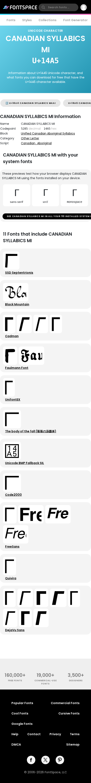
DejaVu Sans (15, 630)
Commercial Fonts (65, 703)
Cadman (12, 336)
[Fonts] (20, 7)
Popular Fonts (22, 703)
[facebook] (31, 760)
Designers (76, 680)
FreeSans (12, 546)
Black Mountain (17, 304)
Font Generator (75, 20)
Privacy (55, 734)
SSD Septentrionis (19, 273)
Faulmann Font (16, 368)
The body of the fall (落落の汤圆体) (30, 431)
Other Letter (30, 138)
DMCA (16, 744)
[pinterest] (60, 760)
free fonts (15, 680)
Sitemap (73, 744)
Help (14, 734)
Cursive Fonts (69, 713)
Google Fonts (22, 724)
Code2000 (13, 495)
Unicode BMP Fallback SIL (24, 463)
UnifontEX (12, 399)
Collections (48, 20)
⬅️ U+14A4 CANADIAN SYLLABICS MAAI (30, 103)
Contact (34, 734)
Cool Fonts (19, 713)
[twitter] (45, 760)
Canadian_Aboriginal (36, 143)
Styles (27, 20)
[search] (58, 7)
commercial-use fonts (45, 682)
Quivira (10, 578)
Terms (75, 734)
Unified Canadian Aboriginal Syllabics (48, 133)
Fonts (11, 20)
